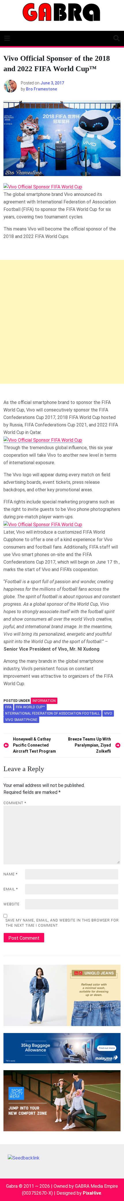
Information (44, 701)
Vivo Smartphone (21, 720)
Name (10, 874)
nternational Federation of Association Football (52, 713)
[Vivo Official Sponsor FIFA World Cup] (42, 187)
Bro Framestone (41, 89)
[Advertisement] (62, 322)
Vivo (108, 713)
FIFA (8, 707)
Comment (14, 803)
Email (10, 889)
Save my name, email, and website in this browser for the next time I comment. (62, 923)
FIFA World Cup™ (30, 707)
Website (11, 904)
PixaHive (92, 1193)
